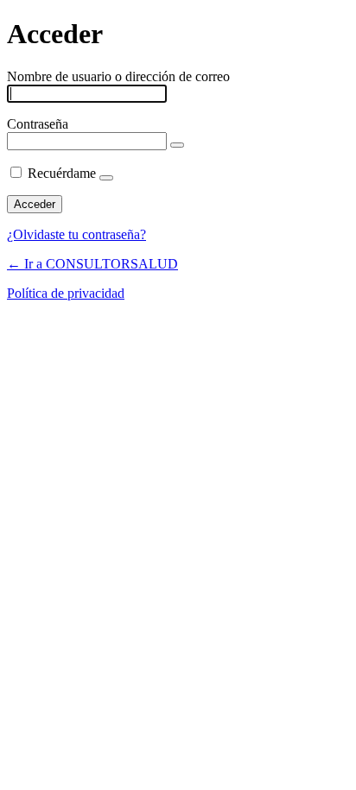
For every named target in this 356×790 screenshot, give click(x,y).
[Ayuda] (106, 177)
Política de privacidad (65, 293)
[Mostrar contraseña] (177, 145)
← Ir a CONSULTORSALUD (92, 263)
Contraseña (37, 124)
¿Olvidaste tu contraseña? (76, 234)
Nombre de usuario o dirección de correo (118, 76)
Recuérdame (62, 173)
